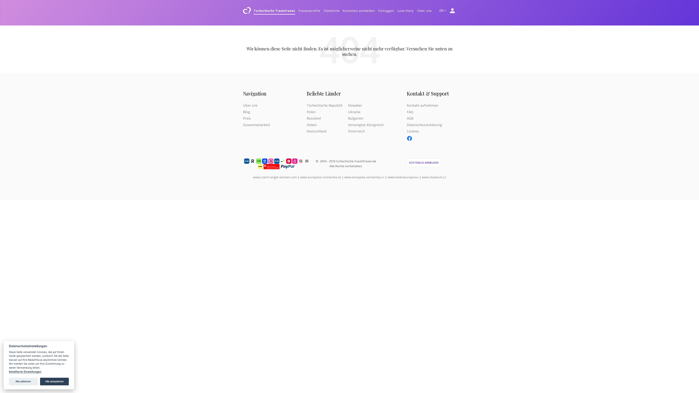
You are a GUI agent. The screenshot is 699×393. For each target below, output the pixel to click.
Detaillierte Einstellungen (25, 371)
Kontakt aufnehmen (422, 105)
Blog (246, 112)
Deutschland (316, 131)
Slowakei (355, 105)
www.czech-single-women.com (275, 177)
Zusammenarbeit (256, 125)
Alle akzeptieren (54, 381)
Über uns (424, 11)
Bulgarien (355, 118)
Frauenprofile (309, 11)
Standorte (331, 11)
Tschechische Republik (324, 105)
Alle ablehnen (23, 381)
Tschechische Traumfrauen (274, 11)
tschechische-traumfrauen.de (356, 161)
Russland (314, 118)
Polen (311, 112)
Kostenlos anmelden (359, 11)
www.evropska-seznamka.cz (364, 177)
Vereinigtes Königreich (366, 125)
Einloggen (386, 11)
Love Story (405, 11)
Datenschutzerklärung (424, 125)
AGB (410, 118)
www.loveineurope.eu (403, 177)
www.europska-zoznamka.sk (320, 177)
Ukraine (354, 112)
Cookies (413, 131)
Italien (312, 125)
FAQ (410, 112)
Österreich (356, 131)
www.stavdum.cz (434, 177)
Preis (247, 118)
